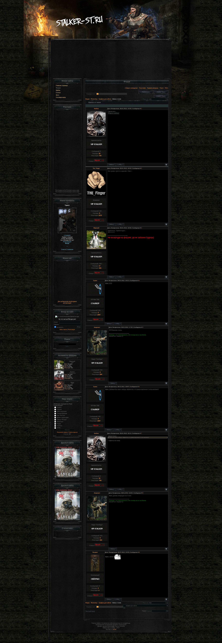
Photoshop (94, 99)
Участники (142, 88)
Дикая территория (62, 417)
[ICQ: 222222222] (118, 599)
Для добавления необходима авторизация (67, 302)
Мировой (96, 228)
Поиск (162, 88)
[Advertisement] (111, 60)
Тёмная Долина (62, 413)
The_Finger (96, 168)
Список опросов (73, 432)
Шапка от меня (116, 99)
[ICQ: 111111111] (120, 224)
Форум (87, 99)
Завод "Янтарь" (62, 419)
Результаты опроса (62, 432)
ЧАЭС (59, 428)
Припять (59, 425)
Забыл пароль (63, 329)
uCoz (114, 629)
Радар (59, 423)
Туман (95, 280)
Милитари (60, 421)
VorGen (96, 108)
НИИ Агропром (62, 411)
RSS (166, 88)
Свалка (59, 409)
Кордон (59, 407)
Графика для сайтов (105, 99)
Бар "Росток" (61, 415)
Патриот (95, 552)
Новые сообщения (132, 88)
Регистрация (71, 329)
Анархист (97, 327)
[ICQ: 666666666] (120, 164)
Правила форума (152, 88)
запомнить (59, 327)
